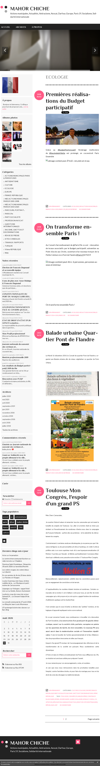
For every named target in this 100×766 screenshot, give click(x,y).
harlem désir (82, 696)
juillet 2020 (6, 396)
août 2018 (6, 423)
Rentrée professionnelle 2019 (15, 357)
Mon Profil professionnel (13, 333)
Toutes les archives (10, 430)
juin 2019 (5, 409)
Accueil (5, 27)
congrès (71, 696)
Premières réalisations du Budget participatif (68, 101)
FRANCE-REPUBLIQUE (14, 195)
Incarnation (13, 555)
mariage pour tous (69, 702)
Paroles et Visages (12, 578)
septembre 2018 (8, 419)
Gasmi (5, 468)
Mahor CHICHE (29, 8)
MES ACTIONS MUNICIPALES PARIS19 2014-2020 (15, 205)
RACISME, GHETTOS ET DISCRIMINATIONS (13, 231)
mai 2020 (5, 399)
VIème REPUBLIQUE (13, 249)
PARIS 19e (9, 214)
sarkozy (6, 533)
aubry (72, 699)
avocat (5, 517)
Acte (4, 555)
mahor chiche (22, 522)
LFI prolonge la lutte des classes (14, 607)
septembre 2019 (8, 406)
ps (12, 517)
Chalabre (18, 561)
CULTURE (9, 185)
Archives (21, 27)
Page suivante (93, 719)
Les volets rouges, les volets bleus (15, 570)
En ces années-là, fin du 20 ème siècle (16, 575)
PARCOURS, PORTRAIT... (15, 210)
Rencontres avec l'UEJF (12, 379)
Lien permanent (54, 206)
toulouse (64, 696)
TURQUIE (9, 246)
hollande (78, 699)
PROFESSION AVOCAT (14, 220)
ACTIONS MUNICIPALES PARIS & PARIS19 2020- (16, 177)
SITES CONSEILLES (12, 239)
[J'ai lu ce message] (98, 762)
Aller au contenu (7, 2)
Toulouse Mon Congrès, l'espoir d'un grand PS (66, 497)
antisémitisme (20, 517)
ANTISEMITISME (11, 181)
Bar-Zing (5, 610)
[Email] (4, 541)
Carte (5, 483)
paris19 (13, 527)
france (5, 527)
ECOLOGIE (9, 188)
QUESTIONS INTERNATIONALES (11, 225)
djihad (12, 522)
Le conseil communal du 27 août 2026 (16, 602)
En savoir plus (5, 764)
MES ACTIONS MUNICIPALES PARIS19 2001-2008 (15, 200)
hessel (57, 699)
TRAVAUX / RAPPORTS (14, 242)
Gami (4, 455)
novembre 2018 (8, 413)
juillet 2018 (6, 426)
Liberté (8, 572)
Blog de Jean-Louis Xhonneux (16, 604)
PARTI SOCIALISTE (12, 217)
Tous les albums (25, 164)
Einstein (5, 444)
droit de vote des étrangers (87, 702)
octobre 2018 (7, 416)
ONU (21, 527)
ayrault (86, 699)
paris (5, 522)
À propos (37, 27)
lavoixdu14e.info (22, 566)
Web (7, 253)
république (50, 705)
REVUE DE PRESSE (12, 235)
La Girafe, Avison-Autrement (19, 591)
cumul (91, 699)
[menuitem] (7, 27)
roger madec (65, 699)
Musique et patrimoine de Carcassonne (15, 584)
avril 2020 (6, 403)
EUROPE (8, 192)
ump (55, 705)
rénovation (57, 702)
